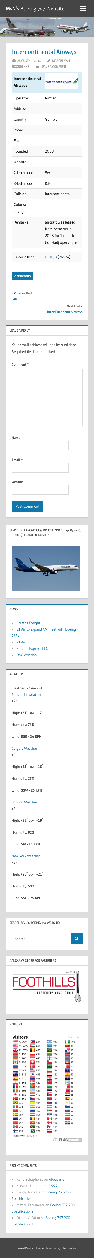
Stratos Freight (28, 623)
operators (22, 276)
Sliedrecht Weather (27, 694)
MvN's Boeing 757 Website (35, 8)
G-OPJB (51, 257)
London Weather (24, 802)
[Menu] (83, 9)
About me (56, 1179)
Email (17, 459)
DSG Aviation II (28, 654)
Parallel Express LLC (32, 648)
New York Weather (26, 856)
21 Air (21, 642)
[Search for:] (41, 938)
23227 (52, 1185)
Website (17, 482)
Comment (20, 364)
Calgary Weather (24, 748)
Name (17, 437)
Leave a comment (53, 66)
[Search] (77, 938)
